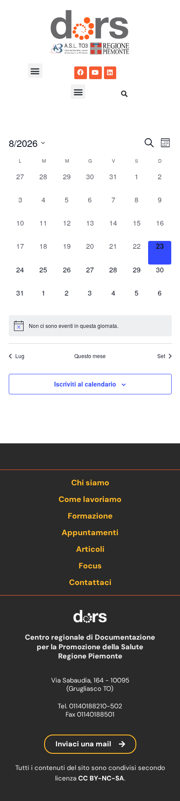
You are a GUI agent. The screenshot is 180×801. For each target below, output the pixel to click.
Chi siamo (90, 482)
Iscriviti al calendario (85, 384)
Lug (19, 355)
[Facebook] (80, 72)
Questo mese (90, 355)
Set (161, 355)
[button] (35, 70)
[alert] (90, 325)
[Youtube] (95, 72)
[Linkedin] (110, 72)
